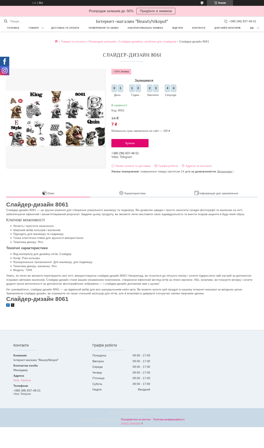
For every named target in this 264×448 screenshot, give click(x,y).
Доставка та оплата (65, 28)
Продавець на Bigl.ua (132, 415)
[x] (12, 305)
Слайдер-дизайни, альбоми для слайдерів (147, 41)
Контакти (198, 28)
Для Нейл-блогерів (227, 28)
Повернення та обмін (104, 28)
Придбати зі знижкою (156, 11)
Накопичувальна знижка (145, 28)
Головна (13, 28)
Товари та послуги (73, 41)
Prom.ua (152, 412)
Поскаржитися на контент (136, 419)
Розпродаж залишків (102, 41)
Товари (33, 28)
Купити (130, 143)
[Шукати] (5, 21)
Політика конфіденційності (169, 419)
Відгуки (177, 28)
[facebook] (8, 305)
